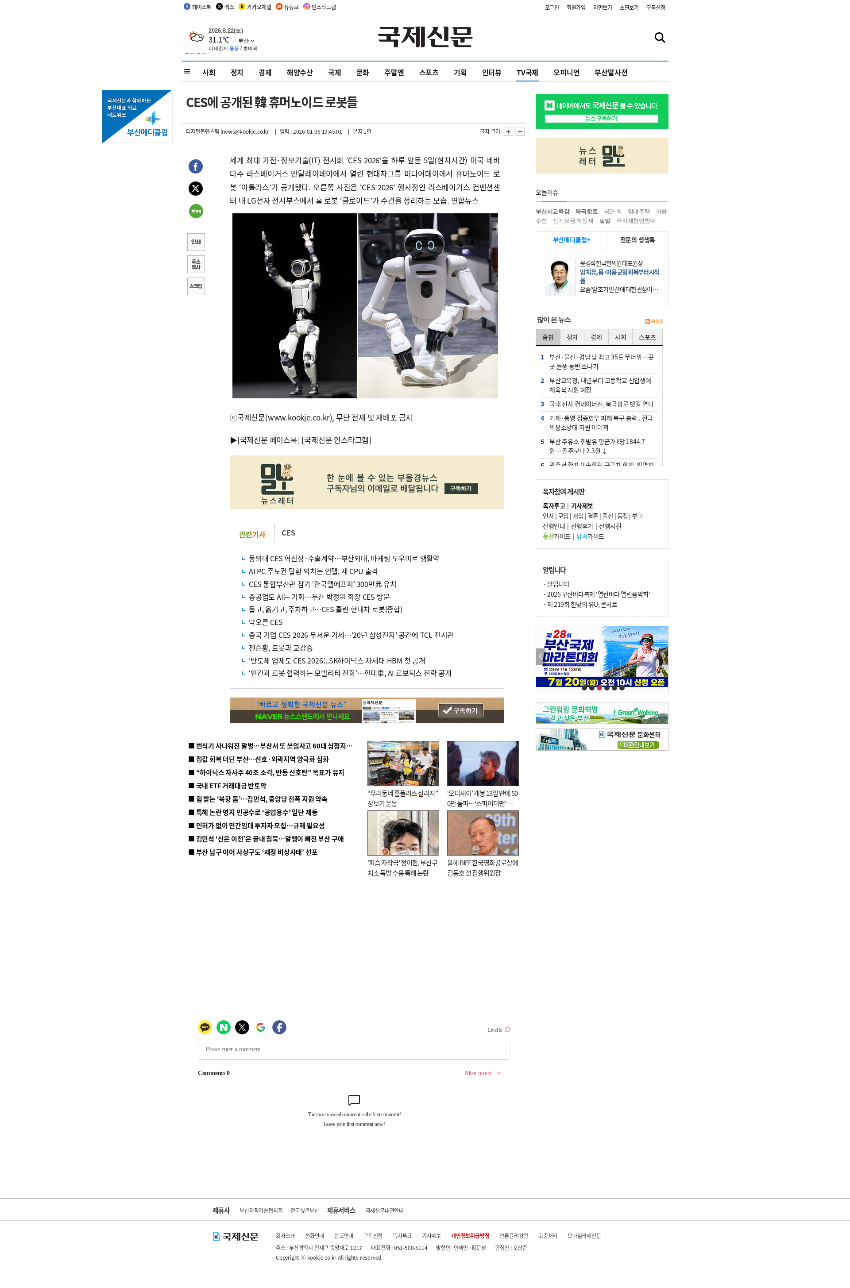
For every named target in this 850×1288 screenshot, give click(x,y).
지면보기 (602, 7)
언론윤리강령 (513, 1235)
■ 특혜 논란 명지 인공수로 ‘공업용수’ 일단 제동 (252, 812)
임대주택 (639, 211)
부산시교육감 (553, 211)
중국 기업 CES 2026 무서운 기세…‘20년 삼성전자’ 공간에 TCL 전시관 (351, 634)
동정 (622, 515)
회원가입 (576, 7)
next (663, 656)
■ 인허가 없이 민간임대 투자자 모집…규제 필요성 (256, 825)
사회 (209, 72)
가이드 (557, 536)
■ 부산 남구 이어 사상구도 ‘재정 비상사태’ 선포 (252, 851)
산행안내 (554, 525)
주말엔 (394, 72)
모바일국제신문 (584, 1235)
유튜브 (291, 7)
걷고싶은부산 (304, 1210)
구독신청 (655, 7)
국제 (334, 72)
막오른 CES (269, 622)
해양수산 (300, 72)
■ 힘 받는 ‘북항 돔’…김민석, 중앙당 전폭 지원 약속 (258, 798)
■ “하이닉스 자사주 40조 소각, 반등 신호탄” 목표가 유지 (266, 772)
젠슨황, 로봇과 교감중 (281, 647)
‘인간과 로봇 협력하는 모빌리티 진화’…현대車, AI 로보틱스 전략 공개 (350, 672)
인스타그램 (324, 7)
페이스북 (201, 7)
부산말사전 (611, 72)
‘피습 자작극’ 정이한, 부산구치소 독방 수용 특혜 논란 (402, 867)
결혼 (593, 515)
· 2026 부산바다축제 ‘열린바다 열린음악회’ (596, 594)
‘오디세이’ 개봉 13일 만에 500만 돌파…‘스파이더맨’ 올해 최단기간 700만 (482, 803)
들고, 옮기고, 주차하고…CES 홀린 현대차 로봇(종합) (325, 609)
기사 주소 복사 (195, 265)
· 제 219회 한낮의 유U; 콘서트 (580, 604)
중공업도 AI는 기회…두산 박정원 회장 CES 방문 (319, 596)
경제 (265, 72)
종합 (548, 336)
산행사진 (610, 525)
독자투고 (402, 1235)
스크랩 (195, 287)
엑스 (229, 7)
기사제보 (431, 1235)
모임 (563, 515)
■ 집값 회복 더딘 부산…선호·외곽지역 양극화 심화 (258, 759)
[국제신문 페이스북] (268, 439)
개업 (577, 515)
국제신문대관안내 (385, 1210)
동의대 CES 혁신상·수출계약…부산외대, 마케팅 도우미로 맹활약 (344, 558)
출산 (607, 515)
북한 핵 (613, 211)
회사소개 (285, 1235)
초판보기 (629, 7)
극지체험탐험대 (636, 220)
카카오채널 (259, 7)
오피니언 (566, 72)
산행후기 (582, 525)
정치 (237, 72)
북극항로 (587, 211)
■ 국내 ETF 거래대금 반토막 (227, 785)
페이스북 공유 (195, 167)
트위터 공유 (195, 190)
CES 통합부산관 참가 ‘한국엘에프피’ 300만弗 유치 (323, 583)
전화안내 (314, 1235)
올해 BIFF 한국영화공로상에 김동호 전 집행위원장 (482, 867)
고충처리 (547, 1235)
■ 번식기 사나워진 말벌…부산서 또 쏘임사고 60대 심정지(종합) (275, 745)
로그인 (552, 7)
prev (540, 656)
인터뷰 (492, 72)
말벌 (605, 220)
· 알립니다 (556, 583)
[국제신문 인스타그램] (336, 439)
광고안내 (343, 1235)
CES (288, 532)
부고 (637, 515)
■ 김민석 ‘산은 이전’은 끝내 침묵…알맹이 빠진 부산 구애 (266, 838)
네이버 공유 (195, 212)
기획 (460, 72)
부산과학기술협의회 (261, 1210)
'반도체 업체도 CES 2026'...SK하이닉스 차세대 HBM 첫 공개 (337, 660)
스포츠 (429, 72)
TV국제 (527, 72)
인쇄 (195, 243)
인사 (548, 515)
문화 (363, 72)
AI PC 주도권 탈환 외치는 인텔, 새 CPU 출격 (313, 571)
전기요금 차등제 (572, 220)
